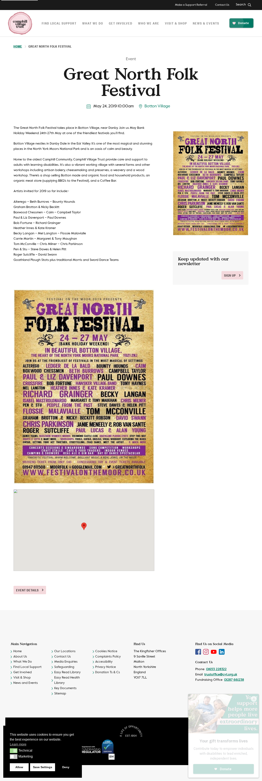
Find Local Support (27, 667)
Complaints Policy (108, 656)
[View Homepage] (20, 23)
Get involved (120, 23)
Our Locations (65, 651)
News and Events (25, 683)
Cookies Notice (106, 651)
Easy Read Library (67, 672)
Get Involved (22, 672)
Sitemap (60, 693)
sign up (230, 275)
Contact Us (222, 4)
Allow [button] (19, 767)
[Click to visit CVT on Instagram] (206, 651)
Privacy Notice (105, 667)
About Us (20, 656)
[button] (13, 750)
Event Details (27, 590)
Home (18, 46)
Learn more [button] (18, 744)
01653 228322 (216, 669)
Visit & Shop (176, 23)
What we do (92, 23)
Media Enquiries (66, 661)
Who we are (148, 23)
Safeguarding (64, 667)
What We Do (22, 661)
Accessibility (104, 661)
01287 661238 (234, 680)
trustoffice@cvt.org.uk (220, 674)
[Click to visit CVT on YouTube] (214, 651)
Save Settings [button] (42, 767)
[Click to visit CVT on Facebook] (198, 651)
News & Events (206, 23)
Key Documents (65, 688)
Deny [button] (65, 767)
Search (241, 4)
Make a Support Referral (191, 4)
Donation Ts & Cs (107, 672)
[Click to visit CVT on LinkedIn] (222, 651)
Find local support (59, 23)
